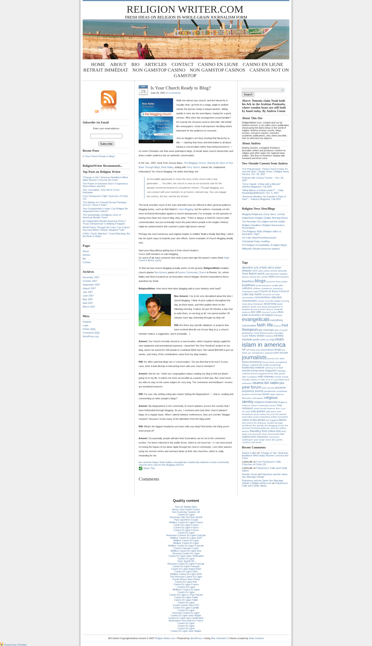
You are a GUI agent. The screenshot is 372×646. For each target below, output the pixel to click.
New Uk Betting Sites (186, 507)
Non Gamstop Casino (158, 70)
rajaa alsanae (277, 394)
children (257, 288)
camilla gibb (277, 285)
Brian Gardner (256, 638)
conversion (249, 300)
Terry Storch (193, 167)
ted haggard (272, 420)
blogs (155, 462)
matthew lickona (250, 373)
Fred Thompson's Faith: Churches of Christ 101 (261, 463)
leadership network (198, 462)
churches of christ (271, 294)
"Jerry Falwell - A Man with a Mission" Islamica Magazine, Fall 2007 (261, 185)
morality (246, 379)
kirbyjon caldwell (250, 365)
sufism (274, 417)
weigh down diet (267, 439)
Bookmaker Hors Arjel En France (186, 620)
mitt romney (266, 376)
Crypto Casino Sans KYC (186, 605)
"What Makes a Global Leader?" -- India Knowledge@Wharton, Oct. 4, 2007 (262, 191)
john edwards (266, 353)
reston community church (263, 405)
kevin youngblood (278, 362)
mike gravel (279, 373)
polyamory (248, 391)
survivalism (282, 417)
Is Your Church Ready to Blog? (99, 156)
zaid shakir (256, 442)
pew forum (251, 387)
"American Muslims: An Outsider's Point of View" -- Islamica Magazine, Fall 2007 (264, 197)
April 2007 (88, 303)
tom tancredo (254, 434)
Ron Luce (281, 408)
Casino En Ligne (218, 64)
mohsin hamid (281, 377)
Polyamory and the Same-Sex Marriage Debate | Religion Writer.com (262, 481)
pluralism (280, 387)
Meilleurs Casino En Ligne (186, 589)
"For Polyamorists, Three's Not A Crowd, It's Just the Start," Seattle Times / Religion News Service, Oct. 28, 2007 (265, 171)
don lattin (256, 312)
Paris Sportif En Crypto (186, 519)
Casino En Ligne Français (186, 566)
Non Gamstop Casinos (217, 70)
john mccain (281, 352)
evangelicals (180, 462)
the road (271, 428)
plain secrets (268, 388)
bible (272, 276)
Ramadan (247, 398)
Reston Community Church (192, 272)
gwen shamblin (275, 333)
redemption (258, 398)
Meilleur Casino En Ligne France (186, 522)
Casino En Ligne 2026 (186, 571)
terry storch (154, 464)
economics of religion (260, 315)
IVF (244, 349)
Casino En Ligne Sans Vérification (186, 556)
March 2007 (89, 306)
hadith (245, 336)
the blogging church (172, 464)
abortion (247, 267)
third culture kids (271, 431)
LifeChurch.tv (271, 368)
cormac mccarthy (265, 301)
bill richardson (282, 277)
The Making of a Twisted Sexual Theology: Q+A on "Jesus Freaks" (105, 203)
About (118, 64)
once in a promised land (277, 379)
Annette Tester (249, 474)
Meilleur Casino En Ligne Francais (186, 545)
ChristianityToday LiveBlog (256, 241)
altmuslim (282, 271)
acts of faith (260, 267)
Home (98, 64)
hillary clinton (256, 335)
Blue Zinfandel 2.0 (220, 638)
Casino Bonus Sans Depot (186, 579)
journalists (254, 357)
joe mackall (253, 353)
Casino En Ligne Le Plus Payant (186, 594)
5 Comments (174, 93)
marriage (281, 371)
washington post (250, 439)
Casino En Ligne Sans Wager (186, 615)
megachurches (266, 373)
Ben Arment (161, 272)
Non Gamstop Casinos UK (186, 512)
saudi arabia (259, 414)
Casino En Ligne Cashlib (186, 607)
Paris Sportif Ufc (186, 561)
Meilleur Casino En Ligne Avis (186, 550)
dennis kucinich (258, 309)
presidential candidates (275, 391)
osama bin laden (266, 383)
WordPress (196, 638)
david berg (270, 303)
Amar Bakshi (249, 273)
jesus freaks (275, 349)
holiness (269, 336)
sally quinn (271, 411)
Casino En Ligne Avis (186, 581)
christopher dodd (250, 291)
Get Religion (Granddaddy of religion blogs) (264, 245)
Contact (183, 64)
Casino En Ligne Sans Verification (186, 618)
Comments (91, 332)
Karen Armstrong (252, 362)
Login (85, 325)
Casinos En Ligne (186, 587)
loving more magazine (264, 370)
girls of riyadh (281, 330)
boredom (271, 281)
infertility (279, 335)
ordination (247, 383)
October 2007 (90, 281)
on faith (261, 379)
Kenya (265, 362)
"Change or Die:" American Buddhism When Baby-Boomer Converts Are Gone (105, 178)
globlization (247, 333)
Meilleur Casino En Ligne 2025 (186, 538)
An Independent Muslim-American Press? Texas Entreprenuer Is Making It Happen (104, 222)
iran (267, 340)
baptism (283, 274)
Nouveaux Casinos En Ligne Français (186, 535)
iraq (272, 339)
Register (87, 321)
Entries (89, 329)
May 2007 (88, 299)
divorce (269, 309)
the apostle (258, 425)
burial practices (263, 285)
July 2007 (88, 292)
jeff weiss (251, 350)
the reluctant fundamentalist (265, 426)
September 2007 (91, 284)
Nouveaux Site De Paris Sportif (186, 517)
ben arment (144, 462)
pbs (281, 383)
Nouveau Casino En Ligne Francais (186, 563)
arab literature (272, 274)
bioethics (248, 281)
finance (277, 326)
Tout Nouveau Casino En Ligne (186, 576)
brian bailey (166, 462)
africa (271, 267)
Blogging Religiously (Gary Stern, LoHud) (263, 214)
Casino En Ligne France (186, 525)
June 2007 (88, 295)
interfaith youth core (253, 339)
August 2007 (89, 288)
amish (261, 273)
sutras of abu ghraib (253, 419)
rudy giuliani (258, 411)
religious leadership (265, 402)
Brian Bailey (167, 167)
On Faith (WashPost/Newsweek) (259, 237)
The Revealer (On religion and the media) (263, 221)
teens (282, 419)
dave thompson (255, 304)
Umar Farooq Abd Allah (273, 434)
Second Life (272, 414)
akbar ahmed (270, 271)
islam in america (264, 344)
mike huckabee (249, 377)
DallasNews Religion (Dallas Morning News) (265, 218)
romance (271, 408)
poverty (259, 391)
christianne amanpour (272, 288)
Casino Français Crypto (186, 548)
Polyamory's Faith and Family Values (265, 484)
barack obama (249, 277)
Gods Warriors (261, 333)
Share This (149, 468)
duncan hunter (269, 312)
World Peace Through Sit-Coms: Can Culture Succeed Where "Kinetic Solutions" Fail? (106, 228)
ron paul (246, 411)
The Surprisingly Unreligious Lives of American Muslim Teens (102, 216)
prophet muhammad (252, 394)
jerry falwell (261, 350)
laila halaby (264, 365)
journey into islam (276, 358)
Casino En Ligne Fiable (186, 597)
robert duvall (260, 408)
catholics (247, 288)
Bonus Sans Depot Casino (186, 509)
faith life (265, 324)
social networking (261, 417)
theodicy (255, 431)
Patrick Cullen (249, 453)
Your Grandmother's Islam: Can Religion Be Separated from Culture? (105, 209)
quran (266, 394)
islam (279, 339)
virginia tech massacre (255, 436)
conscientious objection (268, 297)
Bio (135, 64)
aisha (261, 271)
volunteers (274, 437)
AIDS (254, 271)
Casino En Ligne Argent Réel (186, 569)
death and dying (259, 307)
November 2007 (91, 277)
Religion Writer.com (185, 9)
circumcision (248, 297)
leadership (275, 365)
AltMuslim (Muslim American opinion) (261, 248)
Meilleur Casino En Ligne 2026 (186, 574)
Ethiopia (278, 315)
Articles (155, 64)
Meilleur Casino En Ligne (186, 540)
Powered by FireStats (15, 644)
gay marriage (266, 329)
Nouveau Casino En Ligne (186, 553)
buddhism (248, 285)
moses (253, 379)
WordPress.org (91, 336)
